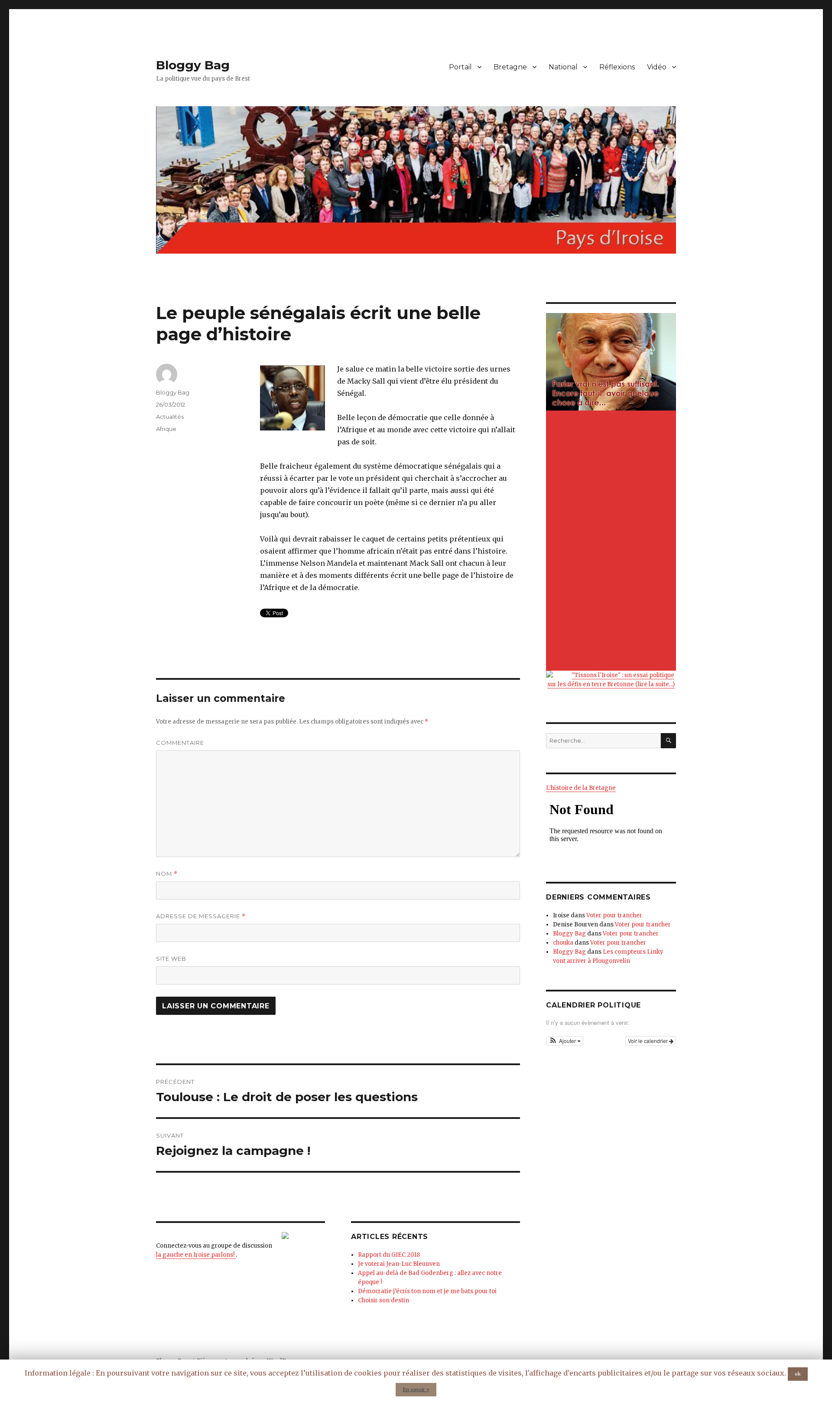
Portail (460, 67)
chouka (563, 942)
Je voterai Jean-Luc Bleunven (399, 1264)
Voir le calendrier (648, 1040)
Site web (171, 958)
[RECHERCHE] (668, 740)
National (563, 67)
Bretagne (510, 67)
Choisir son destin (383, 1300)
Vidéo (656, 67)
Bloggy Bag (193, 65)
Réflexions (617, 67)
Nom (167, 873)
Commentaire (180, 742)
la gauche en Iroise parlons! (196, 1255)
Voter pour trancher (614, 915)
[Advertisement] (612, 541)
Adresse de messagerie (201, 916)
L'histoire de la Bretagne (581, 788)
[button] (564, 1041)
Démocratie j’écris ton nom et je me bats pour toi (427, 1291)
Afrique (166, 428)
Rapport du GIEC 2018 (389, 1255)
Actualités (170, 416)
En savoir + (416, 1389)
